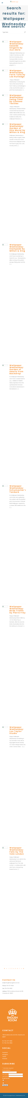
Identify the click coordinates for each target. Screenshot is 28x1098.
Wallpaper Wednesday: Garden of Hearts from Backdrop (16, 369)
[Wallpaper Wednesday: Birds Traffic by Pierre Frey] (5, 664)
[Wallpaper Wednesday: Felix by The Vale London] (5, 905)
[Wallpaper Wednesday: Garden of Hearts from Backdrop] (5, 423)
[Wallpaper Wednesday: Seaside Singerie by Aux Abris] (5, 43)
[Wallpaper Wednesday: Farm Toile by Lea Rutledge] (5, 72)
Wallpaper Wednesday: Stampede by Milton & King (17, 247)
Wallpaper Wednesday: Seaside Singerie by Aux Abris (16, 45)
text (5, 1083)
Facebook (5, 1052)
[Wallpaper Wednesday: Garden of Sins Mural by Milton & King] (5, 181)
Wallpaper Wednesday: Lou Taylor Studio (16, 730)
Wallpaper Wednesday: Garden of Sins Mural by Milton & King (17, 128)
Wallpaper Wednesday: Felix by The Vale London (16, 850)
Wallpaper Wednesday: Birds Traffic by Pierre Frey (17, 609)
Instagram (5, 1054)
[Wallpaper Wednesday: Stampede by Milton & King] (5, 302)
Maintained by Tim (20, 1095)
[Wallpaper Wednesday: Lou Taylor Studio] (5, 784)
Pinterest (4, 1058)
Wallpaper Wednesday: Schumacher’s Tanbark (17, 489)
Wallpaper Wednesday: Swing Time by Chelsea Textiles (16, 99)
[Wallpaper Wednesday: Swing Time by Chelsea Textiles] (5, 97)
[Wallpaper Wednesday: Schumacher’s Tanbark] (5, 543)
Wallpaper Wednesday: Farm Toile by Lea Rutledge (17, 73)
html (5, 1080)
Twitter (4, 1056)
